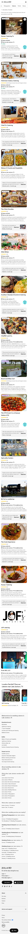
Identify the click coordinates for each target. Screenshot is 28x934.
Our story (4, 896)
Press (3, 903)
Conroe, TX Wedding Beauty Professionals (11, 836)
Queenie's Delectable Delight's (9, 755)
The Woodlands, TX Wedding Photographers (12, 821)
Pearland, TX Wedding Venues (8, 858)
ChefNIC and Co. (5, 753)
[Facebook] (2, 886)
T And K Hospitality (6, 728)
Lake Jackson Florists (6, 791)
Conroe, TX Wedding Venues (8, 856)
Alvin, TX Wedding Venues (8, 854)
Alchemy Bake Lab (6, 743)
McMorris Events (5, 732)
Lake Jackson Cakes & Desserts (9, 783)
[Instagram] (9, 886)
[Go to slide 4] (15, 33)
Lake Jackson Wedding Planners (9, 789)
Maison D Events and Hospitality (9, 739)
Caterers (14, 6)
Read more (16, 55)
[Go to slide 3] (14, 33)
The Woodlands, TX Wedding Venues (10, 850)
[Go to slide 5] (16, 33)
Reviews (3, 898)
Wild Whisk (4, 724)
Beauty (24, 6)
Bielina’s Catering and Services (8, 757)
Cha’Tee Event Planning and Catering (10, 730)
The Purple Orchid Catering (8, 761)
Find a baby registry (6, 877)
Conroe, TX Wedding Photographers (10, 819)
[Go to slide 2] (12, 33)
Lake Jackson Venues (6, 797)
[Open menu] (2, 2)
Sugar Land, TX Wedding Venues (9, 848)
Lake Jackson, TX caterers (7, 9)
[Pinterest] (4, 886)
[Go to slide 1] (11, 33)
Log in (3, 873)
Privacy (3, 915)
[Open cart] (26, 2)
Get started (7, 882)
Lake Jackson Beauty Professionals (9, 785)
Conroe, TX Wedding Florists (8, 842)
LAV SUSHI (4, 745)
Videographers (7, 6)
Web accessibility (5, 922)
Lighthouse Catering (6, 726)
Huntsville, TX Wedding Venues (9, 852)
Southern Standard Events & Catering (10, 747)
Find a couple (5, 875)
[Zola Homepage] (7, 2)
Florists (19, 6)
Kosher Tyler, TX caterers (7, 807)
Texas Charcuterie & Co (7, 759)
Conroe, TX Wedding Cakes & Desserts (10, 828)
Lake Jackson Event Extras (8, 777)
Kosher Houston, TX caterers (8, 805)
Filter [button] (15, 930)
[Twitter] (7, 886)
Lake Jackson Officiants (7, 779)
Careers (3, 900)
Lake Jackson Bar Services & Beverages (11, 781)
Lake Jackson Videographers (8, 793)
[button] (25, 19)
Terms (3, 917)
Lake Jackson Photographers (8, 795)
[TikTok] (11, 886)
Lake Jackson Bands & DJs (8, 787)
